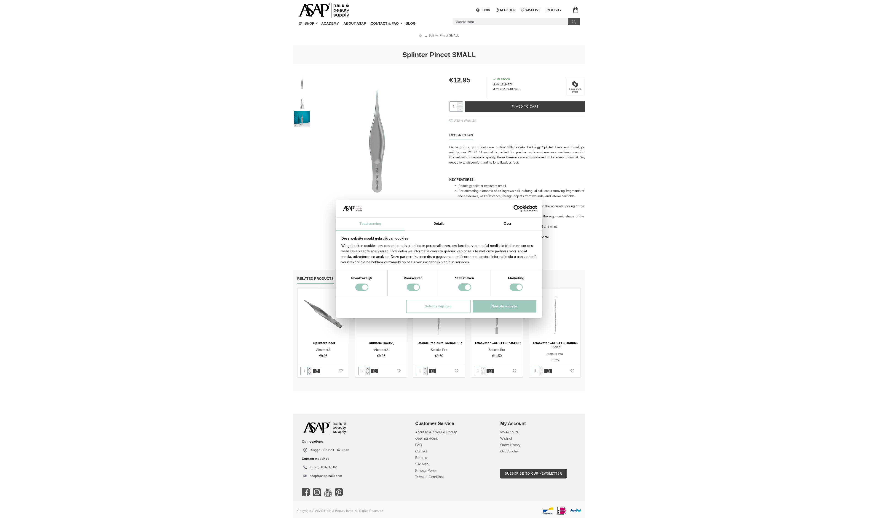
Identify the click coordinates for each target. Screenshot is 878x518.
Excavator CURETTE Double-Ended (555, 345)
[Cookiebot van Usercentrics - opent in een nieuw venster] (517, 208)
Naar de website (504, 306)
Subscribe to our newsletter (533, 473)
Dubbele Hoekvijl (382, 343)
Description (461, 135)
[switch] (413, 287)
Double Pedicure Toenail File (440, 343)
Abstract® (323, 350)
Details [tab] (439, 223)
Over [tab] (507, 223)
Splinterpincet (324, 343)
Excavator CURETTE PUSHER (498, 343)
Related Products (315, 278)
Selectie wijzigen (438, 306)
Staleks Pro (439, 350)
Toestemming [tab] (370, 223)
